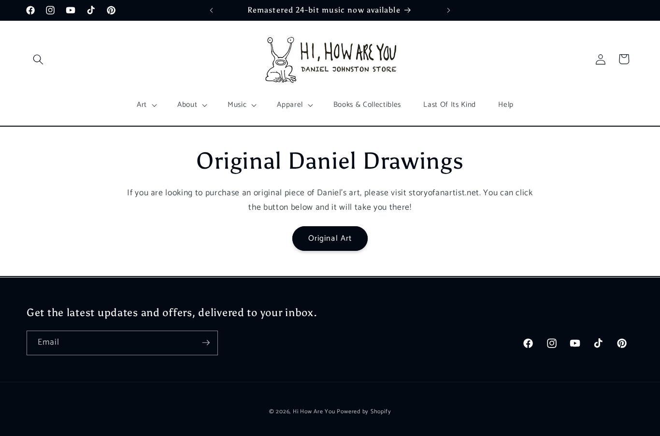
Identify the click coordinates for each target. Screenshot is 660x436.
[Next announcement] (448, 10)
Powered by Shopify (364, 411)
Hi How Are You (314, 411)
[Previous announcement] (211, 10)
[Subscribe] (205, 342)
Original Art (330, 238)
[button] (38, 59)
